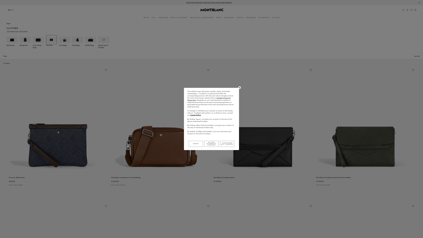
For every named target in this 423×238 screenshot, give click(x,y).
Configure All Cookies (227, 143)
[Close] (239, 87)
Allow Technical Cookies (211, 144)
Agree (196, 143)
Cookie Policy (195, 115)
